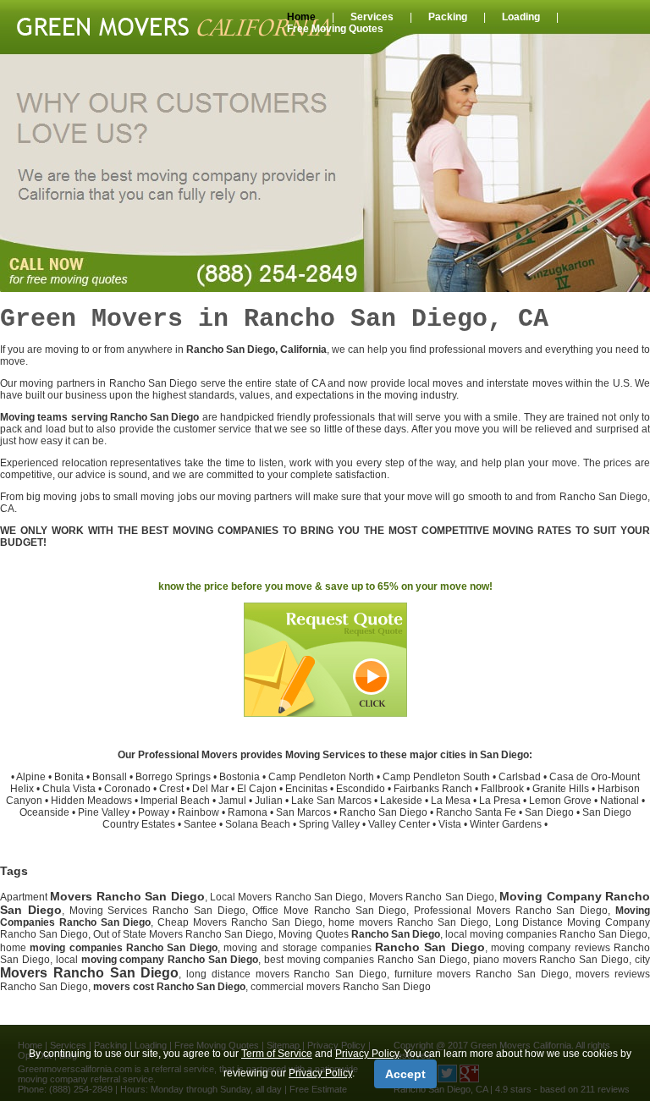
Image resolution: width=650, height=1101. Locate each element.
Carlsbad (520, 777)
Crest (171, 789)
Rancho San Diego (383, 812)
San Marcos (303, 812)
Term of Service (276, 1054)
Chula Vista (69, 789)
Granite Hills (560, 789)
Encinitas (306, 789)
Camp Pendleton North (321, 777)
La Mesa (451, 800)
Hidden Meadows (91, 800)
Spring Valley (329, 824)
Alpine (31, 777)
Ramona (247, 812)
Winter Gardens (506, 824)
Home (301, 17)
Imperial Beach (175, 800)
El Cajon (257, 789)
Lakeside (401, 800)
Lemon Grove (560, 800)
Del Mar (210, 789)
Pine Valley (103, 812)
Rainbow (198, 812)
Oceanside (44, 812)
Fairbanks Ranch (433, 789)
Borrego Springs (173, 777)
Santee (200, 824)
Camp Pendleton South (436, 777)
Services (372, 17)
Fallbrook (502, 789)
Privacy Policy (367, 1054)
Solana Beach (257, 824)
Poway (153, 812)
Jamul (232, 800)
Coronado (127, 789)
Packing (447, 17)
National (619, 800)
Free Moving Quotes (335, 29)
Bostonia (239, 777)
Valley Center (399, 824)
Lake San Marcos (331, 800)
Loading (521, 17)
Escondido (360, 789)
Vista (449, 824)
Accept (405, 1074)
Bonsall (109, 777)
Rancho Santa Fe (476, 812)
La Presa (500, 800)
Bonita (69, 777)
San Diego (549, 812)
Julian (269, 800)
